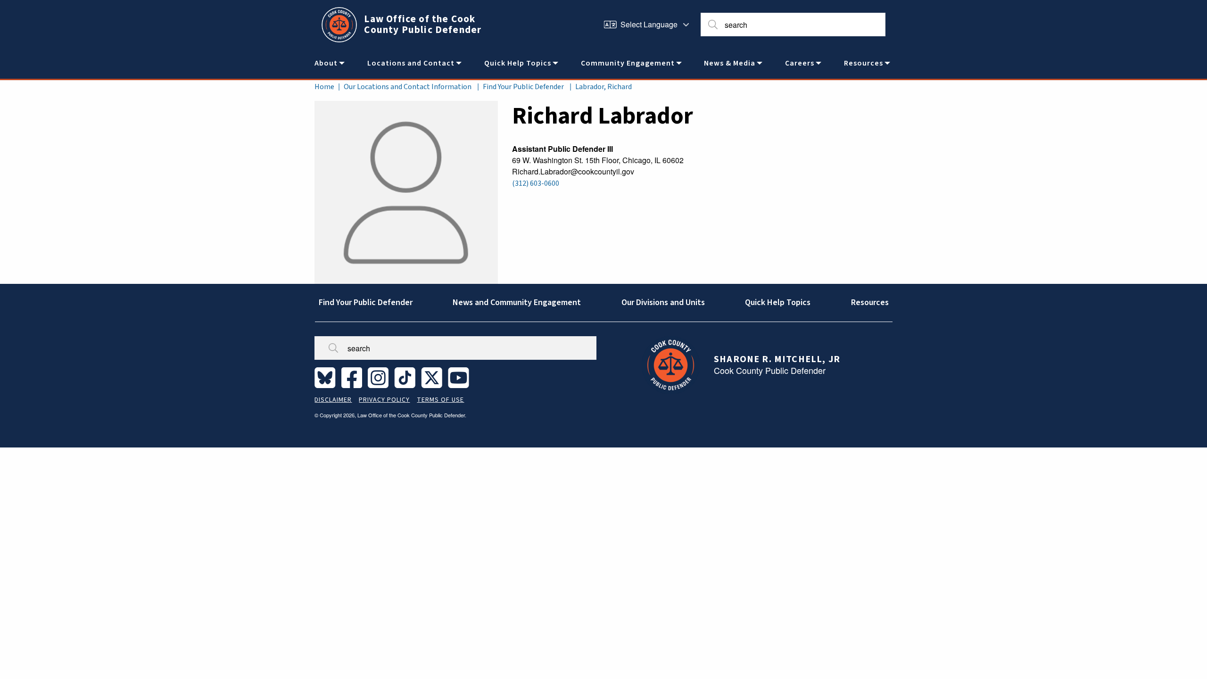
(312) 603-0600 (535, 183)
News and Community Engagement (517, 302)
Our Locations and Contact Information (407, 87)
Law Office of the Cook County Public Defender (422, 24)
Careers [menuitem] (799, 63)
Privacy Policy (384, 400)
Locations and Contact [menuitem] (411, 63)
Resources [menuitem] (863, 63)
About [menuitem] (326, 63)
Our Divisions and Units (663, 302)
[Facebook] (353, 377)
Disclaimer (333, 400)
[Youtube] (460, 377)
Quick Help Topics (777, 302)
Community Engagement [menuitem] (628, 63)
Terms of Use (440, 400)
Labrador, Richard (603, 87)
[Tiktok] (406, 377)
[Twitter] (433, 377)
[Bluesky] (326, 377)
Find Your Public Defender (523, 87)
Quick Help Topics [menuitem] (517, 63)
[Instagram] (380, 377)
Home (324, 87)
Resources (870, 302)
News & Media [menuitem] (729, 63)
